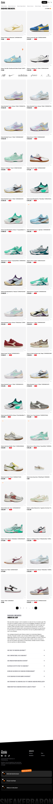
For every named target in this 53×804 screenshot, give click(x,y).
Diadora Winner (45, 6)
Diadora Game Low (12, 6)
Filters (48, 8)
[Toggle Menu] (51, 2)
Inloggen (44, 2)
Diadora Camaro (30, 6)
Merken (31, 753)
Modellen (31, 755)
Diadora (32, 623)
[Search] (49, 2)
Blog (42, 753)
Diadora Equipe (38, 6)
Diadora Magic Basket (21, 6)
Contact (43, 755)
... (29, 608)
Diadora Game (4, 6)
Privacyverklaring (4, 760)
